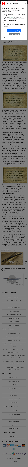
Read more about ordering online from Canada (14, 25)
